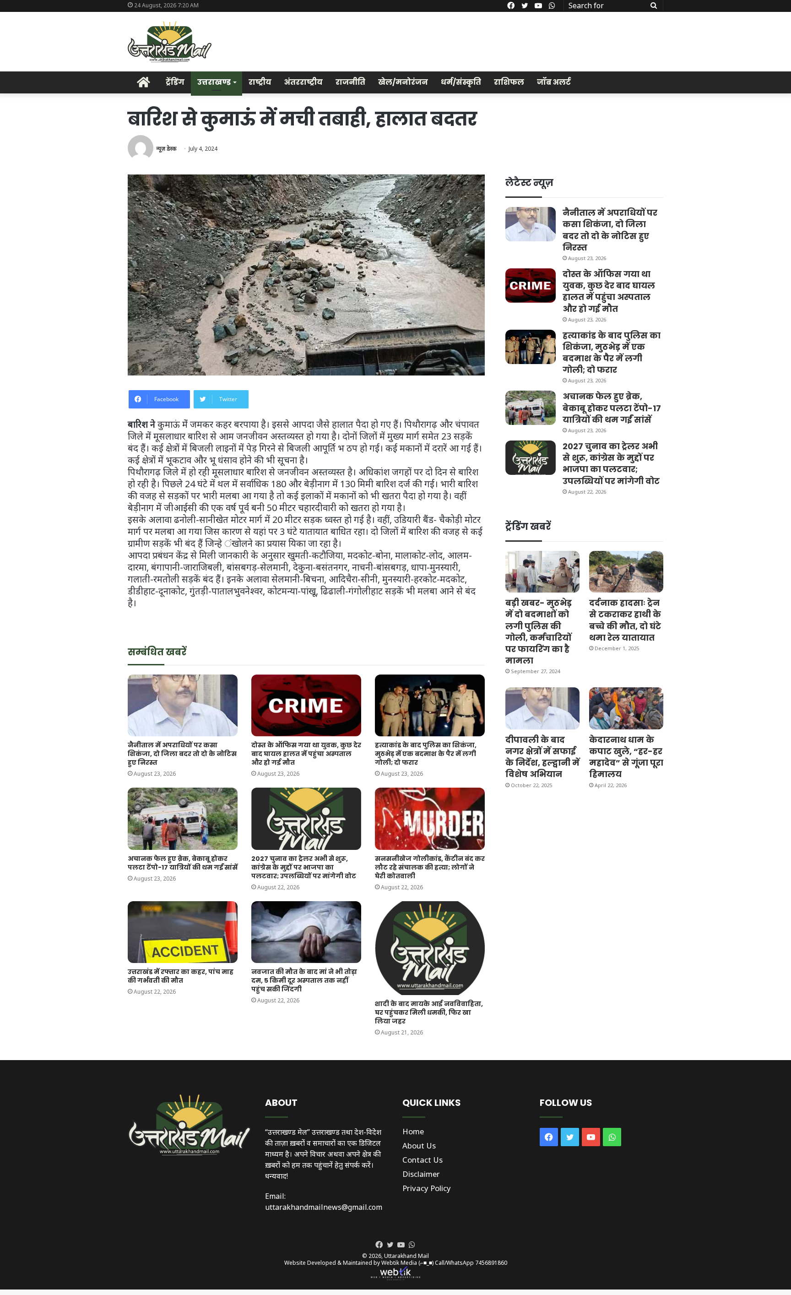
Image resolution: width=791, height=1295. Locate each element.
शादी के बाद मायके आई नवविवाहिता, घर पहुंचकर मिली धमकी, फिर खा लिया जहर (429, 1012)
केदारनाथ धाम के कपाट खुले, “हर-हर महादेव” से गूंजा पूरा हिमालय (626, 757)
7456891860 (491, 1263)
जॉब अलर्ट (554, 82)
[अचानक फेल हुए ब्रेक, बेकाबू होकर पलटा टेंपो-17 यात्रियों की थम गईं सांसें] (183, 818)
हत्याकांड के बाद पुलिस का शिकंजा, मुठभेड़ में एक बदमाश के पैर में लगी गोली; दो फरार (426, 753)
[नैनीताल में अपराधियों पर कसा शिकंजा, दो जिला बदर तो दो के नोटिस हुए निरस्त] (183, 705)
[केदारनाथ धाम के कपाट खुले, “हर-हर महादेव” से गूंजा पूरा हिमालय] (626, 708)
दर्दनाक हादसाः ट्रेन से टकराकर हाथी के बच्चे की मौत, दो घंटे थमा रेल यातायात (625, 620)
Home (413, 1131)
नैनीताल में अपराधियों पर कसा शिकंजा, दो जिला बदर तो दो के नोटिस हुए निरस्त (182, 753)
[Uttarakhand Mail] (169, 41)
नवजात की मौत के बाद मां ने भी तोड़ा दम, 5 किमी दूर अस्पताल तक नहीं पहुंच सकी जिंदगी (304, 980)
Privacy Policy (426, 1188)
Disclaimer (421, 1174)
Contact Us (422, 1159)
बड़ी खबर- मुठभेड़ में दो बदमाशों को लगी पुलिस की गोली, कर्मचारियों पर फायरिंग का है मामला (538, 631)
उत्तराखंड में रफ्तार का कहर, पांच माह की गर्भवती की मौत (180, 976)
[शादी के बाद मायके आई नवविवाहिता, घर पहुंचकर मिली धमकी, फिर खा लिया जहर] (430, 948)
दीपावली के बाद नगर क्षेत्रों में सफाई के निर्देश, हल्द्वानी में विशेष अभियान (542, 757)
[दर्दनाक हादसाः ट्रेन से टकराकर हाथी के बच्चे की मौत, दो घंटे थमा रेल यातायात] (626, 572)
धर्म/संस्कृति (461, 82)
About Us (419, 1145)
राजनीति (350, 82)
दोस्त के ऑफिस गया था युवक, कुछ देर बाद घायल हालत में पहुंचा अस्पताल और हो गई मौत (306, 753)
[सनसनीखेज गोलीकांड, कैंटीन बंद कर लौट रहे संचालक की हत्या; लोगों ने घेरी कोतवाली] (430, 818)
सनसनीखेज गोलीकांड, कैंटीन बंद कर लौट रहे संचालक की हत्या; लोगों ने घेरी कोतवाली (430, 867)
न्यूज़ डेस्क (166, 148)
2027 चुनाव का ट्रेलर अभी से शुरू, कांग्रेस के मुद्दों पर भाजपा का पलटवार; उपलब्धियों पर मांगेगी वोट (303, 867)
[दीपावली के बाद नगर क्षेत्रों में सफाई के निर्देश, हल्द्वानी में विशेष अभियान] (542, 708)
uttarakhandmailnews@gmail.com (323, 1207)
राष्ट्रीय (260, 82)
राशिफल (509, 82)
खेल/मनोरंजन (403, 82)
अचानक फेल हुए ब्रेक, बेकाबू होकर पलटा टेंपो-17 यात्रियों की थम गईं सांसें (183, 863)
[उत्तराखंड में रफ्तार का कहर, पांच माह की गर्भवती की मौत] (183, 932)
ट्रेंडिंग (175, 82)
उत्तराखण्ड (214, 82)
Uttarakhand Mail (406, 1256)
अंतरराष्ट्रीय (303, 82)
